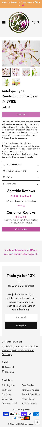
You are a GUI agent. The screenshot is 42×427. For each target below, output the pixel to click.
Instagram (9, 371)
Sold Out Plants (29, 403)
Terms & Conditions (31, 394)
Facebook (9, 367)
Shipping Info (8, 385)
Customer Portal (9, 403)
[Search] (38, 22)
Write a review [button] (21, 229)
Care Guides (28, 385)
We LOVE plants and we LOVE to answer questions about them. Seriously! (20, 350)
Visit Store (6, 389)
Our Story (6, 394)
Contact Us (7, 399)
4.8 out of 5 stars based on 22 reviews (21, 201)
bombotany (29, 423)
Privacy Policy (28, 399)
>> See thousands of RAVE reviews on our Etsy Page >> (21, 252)
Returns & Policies (30, 389)
